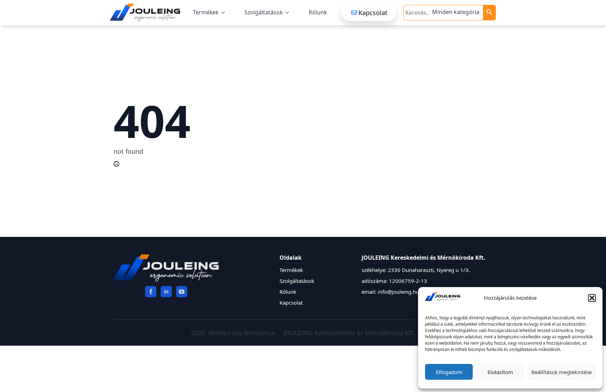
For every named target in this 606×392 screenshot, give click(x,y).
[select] (456, 12)
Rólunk (318, 12)
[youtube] (181, 291)
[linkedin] (166, 291)
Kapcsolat (291, 302)
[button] (591, 297)
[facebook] (150, 291)
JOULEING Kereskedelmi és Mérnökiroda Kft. (349, 332)
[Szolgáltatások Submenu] (289, 12)
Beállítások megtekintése (561, 372)
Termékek (205, 12)
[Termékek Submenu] (224, 12)
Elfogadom (449, 372)
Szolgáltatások (263, 12)
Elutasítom (500, 372)
